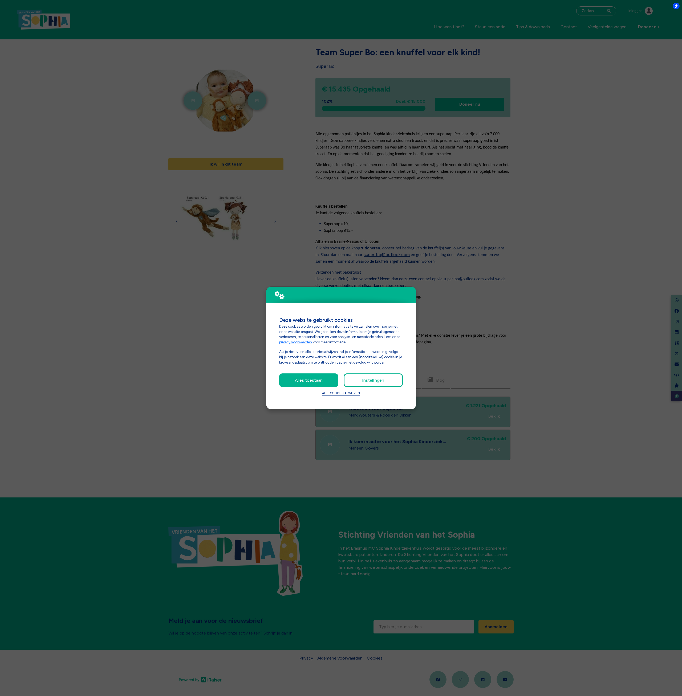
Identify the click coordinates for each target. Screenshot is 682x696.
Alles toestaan (309, 380)
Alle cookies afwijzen (341, 393)
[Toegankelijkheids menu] (676, 6)
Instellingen (373, 380)
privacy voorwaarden (295, 342)
